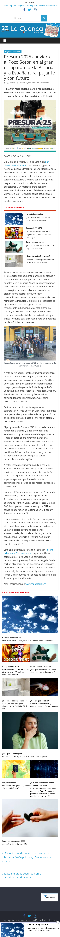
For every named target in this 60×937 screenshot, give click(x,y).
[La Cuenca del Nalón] (30, 24)
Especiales (23, 83)
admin (12, 83)
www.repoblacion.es (35, 583)
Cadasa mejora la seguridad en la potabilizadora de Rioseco (21, 875)
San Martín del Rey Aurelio (38, 83)
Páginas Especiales (12, 51)
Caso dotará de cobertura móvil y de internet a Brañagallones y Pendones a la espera (26, 857)
